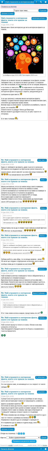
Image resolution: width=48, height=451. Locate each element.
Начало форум (7, 449)
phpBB (10, 445)
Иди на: (3, 438)
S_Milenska (41, 377)
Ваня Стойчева (39, 293)
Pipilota (42, 318)
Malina (43, 236)
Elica (43, 208)
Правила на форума (9, 7)
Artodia (45, 445)
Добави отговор (7, 13)
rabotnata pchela (39, 18)
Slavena (42, 269)
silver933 (42, 392)
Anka (43, 180)
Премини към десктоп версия (24, 441)
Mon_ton (42, 160)
